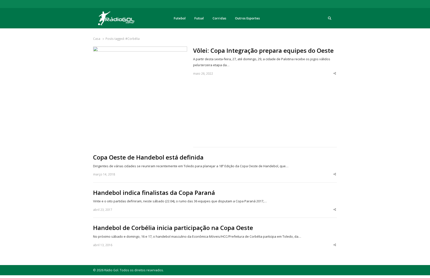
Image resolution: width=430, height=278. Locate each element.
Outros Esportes (247, 18)
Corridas (219, 18)
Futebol (180, 18)
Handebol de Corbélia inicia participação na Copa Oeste (173, 228)
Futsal (199, 18)
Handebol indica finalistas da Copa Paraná (154, 193)
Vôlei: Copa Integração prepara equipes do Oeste (263, 51)
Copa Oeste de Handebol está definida (148, 157)
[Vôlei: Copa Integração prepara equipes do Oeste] (140, 49)
